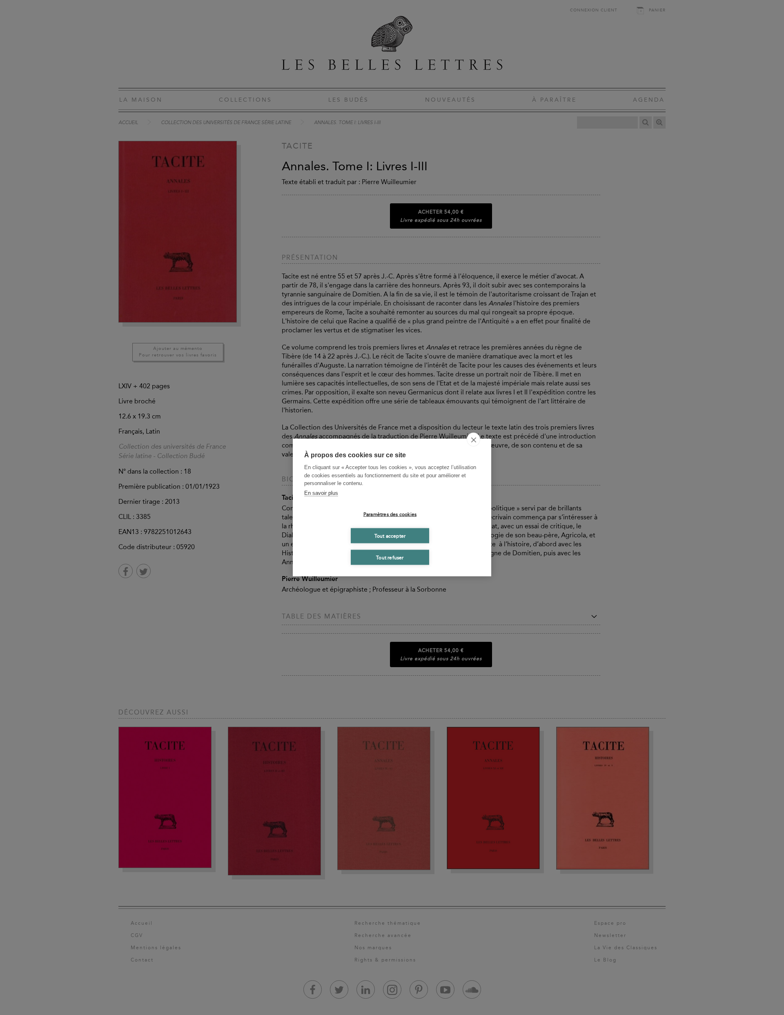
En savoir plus (321, 493)
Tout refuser (389, 557)
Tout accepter (390, 536)
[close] (473, 440)
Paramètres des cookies (389, 514)
